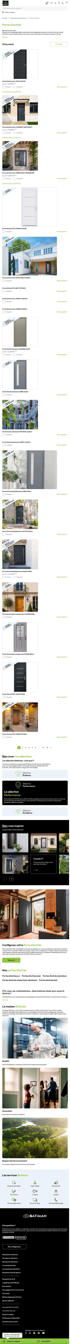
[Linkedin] (34, 1333)
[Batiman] (5, 3)
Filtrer (60, 44)
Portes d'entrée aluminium (55, 976)
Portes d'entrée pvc (11, 976)
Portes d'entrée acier (31, 976)
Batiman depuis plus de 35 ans (12, 1297)
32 (47, 747)
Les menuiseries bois (9, 1265)
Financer (8, 87)
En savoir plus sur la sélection (11, 92)
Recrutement (6, 1286)
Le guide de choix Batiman (10, 1283)
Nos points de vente (8, 1279)
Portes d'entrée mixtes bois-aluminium (19, 980)
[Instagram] (30, 1333)
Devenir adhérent (8, 1301)
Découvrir (11, 960)
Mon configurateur (14, 1247)
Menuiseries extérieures (10, 1254)
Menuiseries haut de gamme (11, 1272)
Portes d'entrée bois (48, 980)
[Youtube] (43, 1333)
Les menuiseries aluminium (11, 1269)
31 (43, 747)
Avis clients (5, 1293)
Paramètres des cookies (10, 1321)
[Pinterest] (39, 1333)
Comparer (19, 87)
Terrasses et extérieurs (9, 1258)
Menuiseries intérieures (10, 1262)
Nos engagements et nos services (13, 1290)
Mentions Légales (8, 1314)
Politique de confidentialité (11, 1318)
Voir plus (5, 37)
